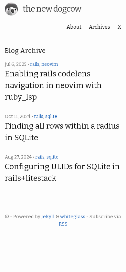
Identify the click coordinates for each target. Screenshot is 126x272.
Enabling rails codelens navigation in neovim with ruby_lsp (53, 85)
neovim (49, 64)
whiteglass (72, 216)
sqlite (51, 116)
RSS (63, 224)
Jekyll (48, 216)
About (74, 27)
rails (34, 64)
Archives (99, 27)
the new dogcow (52, 9)
